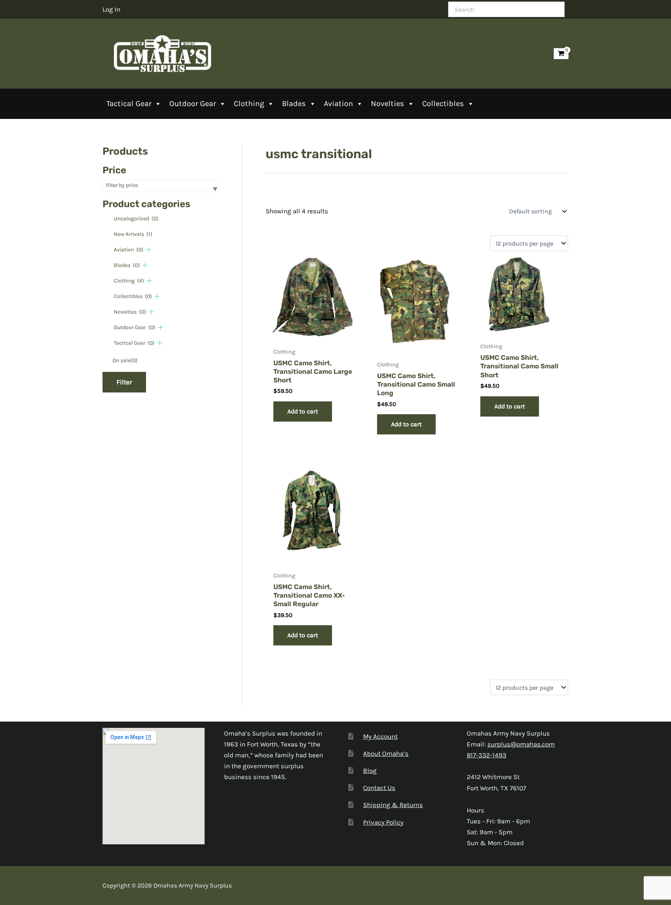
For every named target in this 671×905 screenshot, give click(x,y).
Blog (370, 770)
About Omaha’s (386, 753)
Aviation (338, 103)
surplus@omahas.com (521, 744)
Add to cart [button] (302, 411)
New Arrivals (133, 234)
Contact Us (379, 788)
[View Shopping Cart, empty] (561, 53)
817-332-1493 (486, 755)
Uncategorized (136, 218)
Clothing (249, 103)
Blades (294, 103)
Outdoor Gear (192, 103)
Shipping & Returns (393, 805)
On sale (125, 360)
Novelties (387, 103)
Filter (124, 382)
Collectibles (443, 103)
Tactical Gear (128, 103)
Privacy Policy (383, 822)
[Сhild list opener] (148, 249)
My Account (380, 736)
